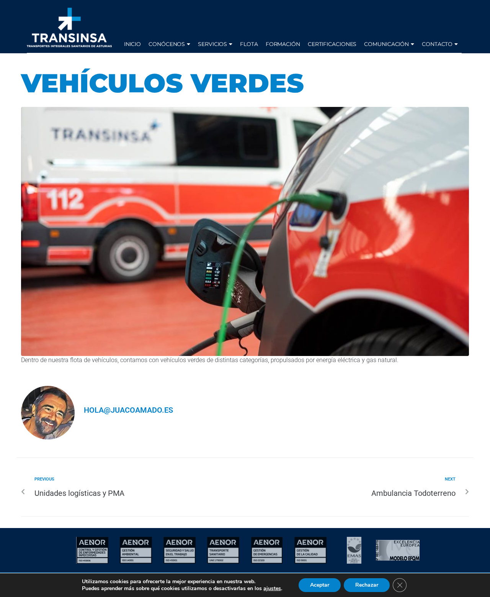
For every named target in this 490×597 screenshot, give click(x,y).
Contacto (437, 44)
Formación (283, 44)
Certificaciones (332, 44)
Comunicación (386, 44)
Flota (249, 44)
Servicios (212, 44)
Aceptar (319, 585)
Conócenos (167, 44)
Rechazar (366, 585)
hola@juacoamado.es (128, 410)
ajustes (272, 588)
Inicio (132, 44)
